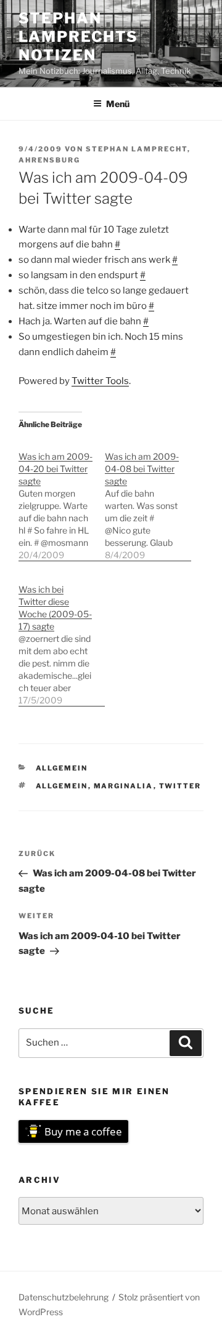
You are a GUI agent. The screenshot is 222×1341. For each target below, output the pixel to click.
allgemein (62, 768)
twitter (180, 786)
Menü (118, 103)
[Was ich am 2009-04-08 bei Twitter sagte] (148, 499)
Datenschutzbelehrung (63, 1297)
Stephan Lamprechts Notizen (78, 36)
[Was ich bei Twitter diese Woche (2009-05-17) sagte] (61, 638)
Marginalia (124, 786)
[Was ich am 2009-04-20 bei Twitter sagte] (61, 499)
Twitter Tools (100, 380)
